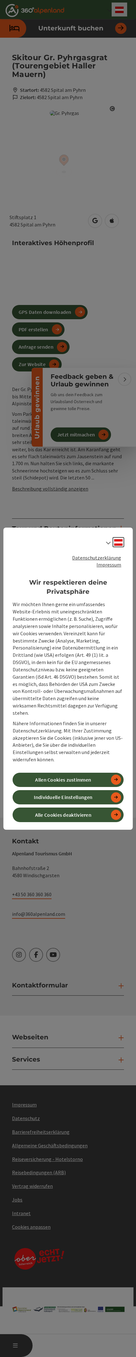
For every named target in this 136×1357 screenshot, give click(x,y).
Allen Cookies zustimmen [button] (63, 780)
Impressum (108, 564)
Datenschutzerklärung (96, 557)
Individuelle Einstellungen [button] (63, 797)
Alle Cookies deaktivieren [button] (63, 814)
